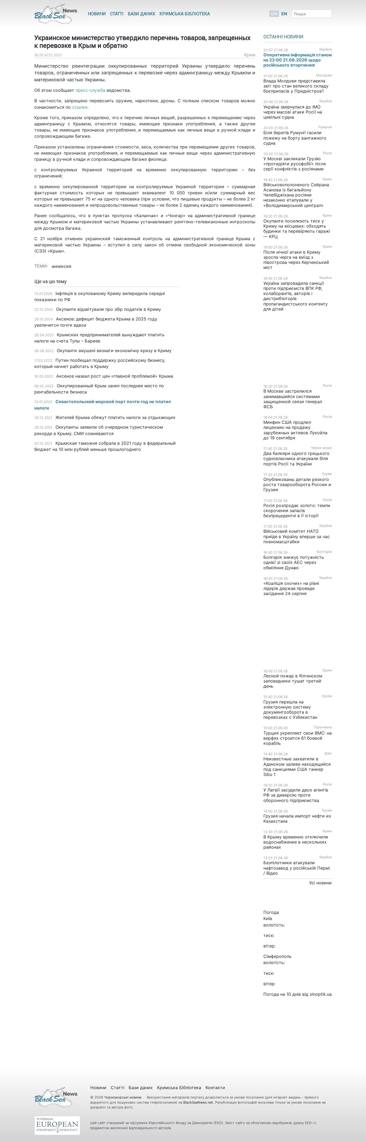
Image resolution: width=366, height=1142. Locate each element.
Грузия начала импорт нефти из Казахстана (297, 818)
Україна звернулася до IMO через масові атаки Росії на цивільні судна (292, 112)
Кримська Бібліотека (184, 13)
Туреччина (323, 727)
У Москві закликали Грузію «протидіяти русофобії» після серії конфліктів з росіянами (294, 164)
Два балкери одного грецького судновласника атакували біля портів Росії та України (296, 458)
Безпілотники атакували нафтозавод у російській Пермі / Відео (296, 867)
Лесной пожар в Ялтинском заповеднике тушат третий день (292, 681)
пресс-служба (90, 90)
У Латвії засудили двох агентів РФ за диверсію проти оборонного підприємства (295, 795)
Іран (328, 753)
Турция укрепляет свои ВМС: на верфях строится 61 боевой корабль (297, 738)
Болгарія (324, 552)
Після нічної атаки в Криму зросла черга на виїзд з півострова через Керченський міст (296, 259)
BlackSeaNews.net (198, 1102)
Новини (97, 13)
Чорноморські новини (123, 1097)
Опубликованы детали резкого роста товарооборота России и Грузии (297, 484)
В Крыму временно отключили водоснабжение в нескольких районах (295, 842)
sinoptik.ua (321, 994)
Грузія (327, 474)
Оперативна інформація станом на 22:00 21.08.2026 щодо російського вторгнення (297, 60)
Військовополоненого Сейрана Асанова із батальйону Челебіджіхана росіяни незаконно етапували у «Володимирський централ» (296, 195)
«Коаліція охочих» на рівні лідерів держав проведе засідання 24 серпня (291, 588)
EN (284, 13)
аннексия (61, 266)
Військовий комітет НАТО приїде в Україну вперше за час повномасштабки (296, 536)
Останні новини (283, 36)
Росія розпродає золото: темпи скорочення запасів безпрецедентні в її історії (296, 510)
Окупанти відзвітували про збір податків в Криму (108, 309)
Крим (249, 54)
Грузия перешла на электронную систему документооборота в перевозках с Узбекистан (290, 709)
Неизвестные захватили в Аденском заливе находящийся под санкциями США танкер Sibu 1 (297, 766)
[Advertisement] (221, 363)
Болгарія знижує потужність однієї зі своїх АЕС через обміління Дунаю (293, 562)
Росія (327, 153)
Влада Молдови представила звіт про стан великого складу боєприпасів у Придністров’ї (295, 86)
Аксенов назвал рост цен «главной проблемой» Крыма (114, 376)
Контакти (215, 1087)
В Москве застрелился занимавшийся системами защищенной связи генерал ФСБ (292, 398)
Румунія (325, 127)
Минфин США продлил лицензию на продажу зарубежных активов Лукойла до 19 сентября (295, 429)
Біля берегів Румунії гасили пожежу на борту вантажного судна (294, 137)
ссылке (79, 107)
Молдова (324, 75)
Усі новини (320, 882)
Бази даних (141, 13)
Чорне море (321, 448)
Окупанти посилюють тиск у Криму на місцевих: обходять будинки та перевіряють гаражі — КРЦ (296, 228)
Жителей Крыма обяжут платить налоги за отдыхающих (115, 417)
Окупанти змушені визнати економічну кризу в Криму (114, 350)
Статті (117, 13)
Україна (325, 49)
